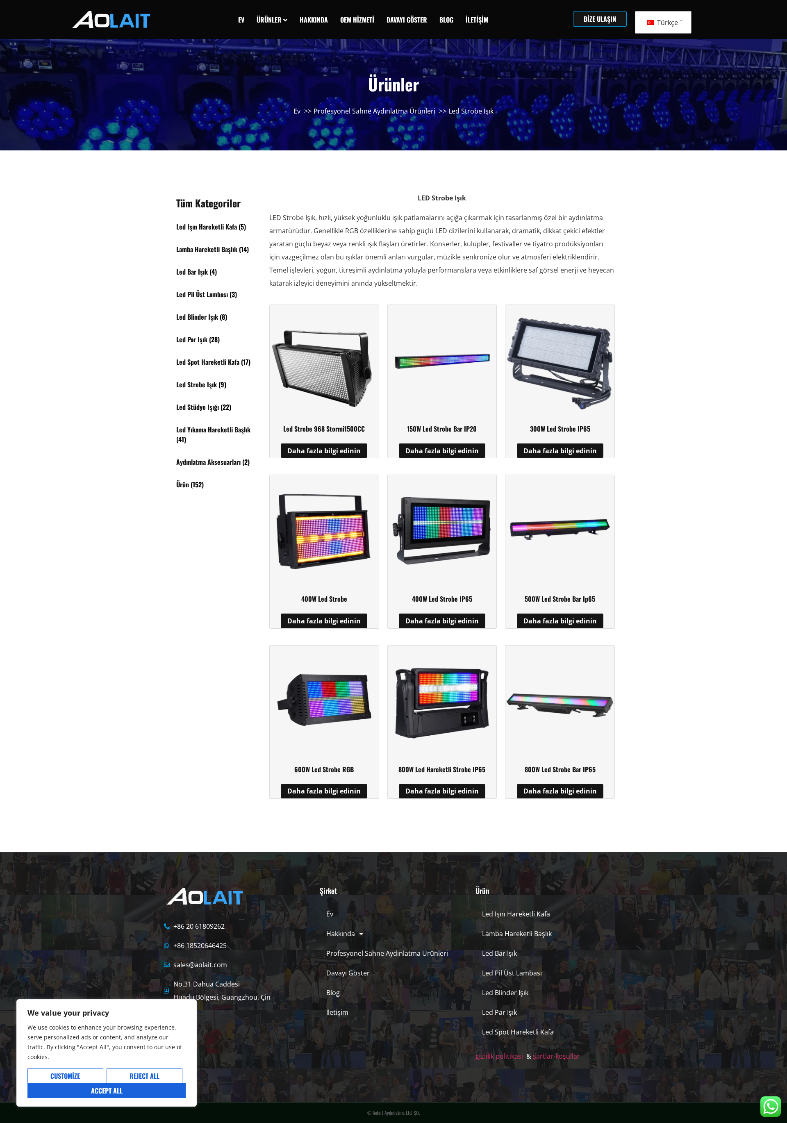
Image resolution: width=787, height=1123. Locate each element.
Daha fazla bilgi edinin (324, 450)
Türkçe (666, 22)
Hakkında (340, 933)
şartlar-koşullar (556, 1056)
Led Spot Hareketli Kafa (518, 1032)
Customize (65, 1076)
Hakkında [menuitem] (314, 20)
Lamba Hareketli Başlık (517, 933)
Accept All (107, 1091)
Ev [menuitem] (241, 20)
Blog (333, 992)
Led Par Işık (499, 1012)
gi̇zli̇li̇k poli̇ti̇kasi (499, 1056)
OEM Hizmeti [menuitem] (357, 20)
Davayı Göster (348, 973)
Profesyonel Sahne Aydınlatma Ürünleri (387, 953)
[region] (106, 1053)
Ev (329, 913)
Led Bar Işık (499, 953)
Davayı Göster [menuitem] (407, 20)
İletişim (337, 1012)
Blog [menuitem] (446, 20)
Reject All (144, 1076)
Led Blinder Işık (505, 992)
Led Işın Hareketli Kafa (516, 913)
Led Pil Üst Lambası (512, 973)
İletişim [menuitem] (477, 20)
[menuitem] (271, 19)
